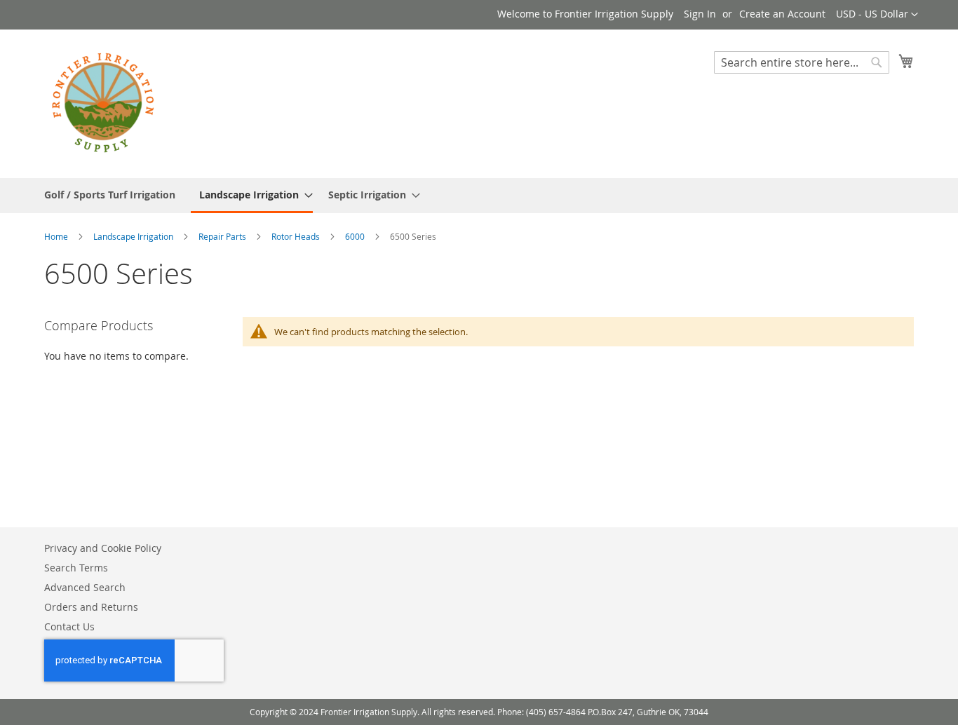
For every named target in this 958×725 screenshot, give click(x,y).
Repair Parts (223, 236)
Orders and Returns (91, 607)
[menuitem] (110, 194)
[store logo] (103, 103)
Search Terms (76, 567)
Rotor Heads (296, 236)
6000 (356, 236)
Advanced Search (85, 587)
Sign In (700, 13)
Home (57, 236)
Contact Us (69, 626)
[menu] (479, 195)
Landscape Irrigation (134, 236)
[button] (877, 14)
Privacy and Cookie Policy (102, 548)
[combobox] (801, 62)
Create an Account (782, 13)
